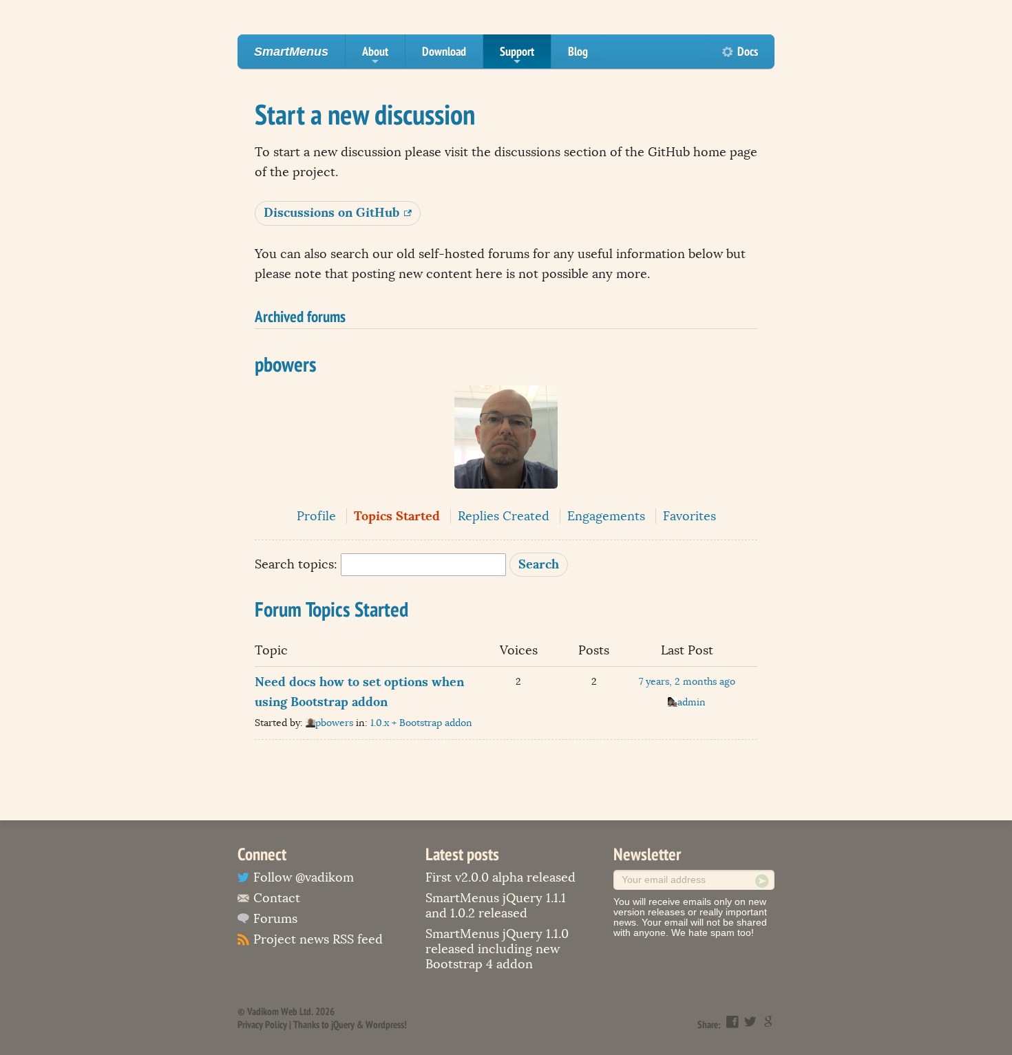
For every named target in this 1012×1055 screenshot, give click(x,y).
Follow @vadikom (303, 877)
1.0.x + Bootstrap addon (421, 723)
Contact (276, 898)
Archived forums (300, 316)
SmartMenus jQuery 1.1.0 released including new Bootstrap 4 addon (497, 949)
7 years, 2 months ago (687, 682)
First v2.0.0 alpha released (500, 877)
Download (444, 51)
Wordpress (385, 1024)
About (375, 55)
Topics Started (397, 516)
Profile (316, 516)
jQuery (343, 1024)
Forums (275, 918)
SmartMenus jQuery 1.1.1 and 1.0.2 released (495, 906)
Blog (578, 51)
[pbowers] (506, 498)
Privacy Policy (262, 1024)
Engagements (606, 516)
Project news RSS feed (318, 939)
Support (517, 55)
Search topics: (296, 564)
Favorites (689, 516)
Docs (747, 51)
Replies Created (503, 516)
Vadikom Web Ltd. (280, 1011)
